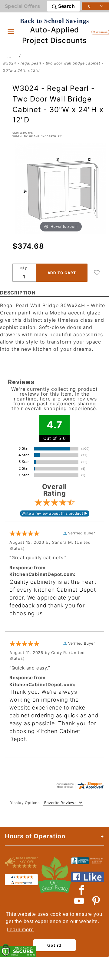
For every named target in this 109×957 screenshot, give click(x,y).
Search (66, 6)
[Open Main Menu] (11, 31)
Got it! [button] (54, 945)
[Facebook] (82, 890)
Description (18, 293)
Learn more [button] (20, 929)
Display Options (24, 802)
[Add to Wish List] (97, 273)
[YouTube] (79, 901)
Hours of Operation (35, 836)
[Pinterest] (96, 901)
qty (23, 267)
